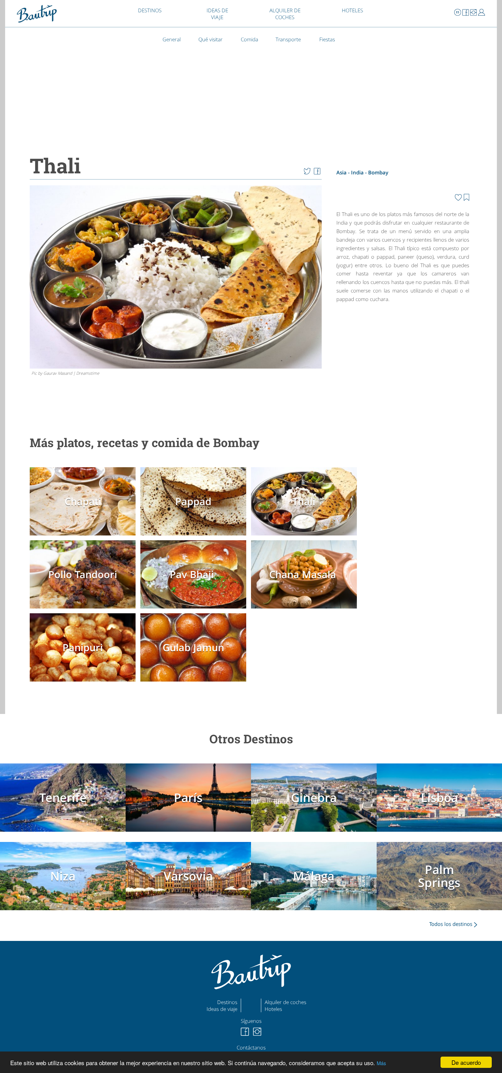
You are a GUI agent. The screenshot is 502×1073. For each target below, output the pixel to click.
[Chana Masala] (305, 609)
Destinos (227, 1002)
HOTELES (352, 10)
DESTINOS (150, 10)
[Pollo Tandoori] (84, 609)
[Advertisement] (402, 365)
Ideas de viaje (222, 1008)
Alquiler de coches (285, 1002)
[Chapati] (84, 536)
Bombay (378, 172)
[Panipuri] (84, 682)
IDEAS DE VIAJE (217, 13)
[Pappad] (195, 536)
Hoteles (273, 1008)
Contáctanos (251, 1047)
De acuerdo (466, 1062)
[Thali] (305, 536)
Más (381, 1063)
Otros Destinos (251, 738)
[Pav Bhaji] (195, 609)
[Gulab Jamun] (195, 682)
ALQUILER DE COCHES (285, 13)
